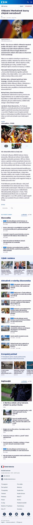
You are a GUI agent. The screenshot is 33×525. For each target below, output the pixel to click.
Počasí (3, 499)
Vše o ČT (3, 509)
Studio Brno (20, 490)
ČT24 (12, 208)
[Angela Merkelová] (16, 29)
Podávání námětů (21, 503)
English (3, 522)
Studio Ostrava (21, 493)
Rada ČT (19, 496)
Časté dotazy (20, 506)
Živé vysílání (4, 487)
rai (1, 16)
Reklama (19, 487)
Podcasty (3, 496)
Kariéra (19, 499)
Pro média (19, 484)
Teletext (3, 493)
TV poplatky (4, 490)
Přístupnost (19, 522)
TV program (4, 484)
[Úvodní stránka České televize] (7, 467)
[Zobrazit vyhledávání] (28, 2)
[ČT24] (4, 2)
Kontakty (19, 509)
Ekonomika (5, 208)
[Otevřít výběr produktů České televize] (31, 2)
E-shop (3, 503)
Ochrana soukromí (10, 522)
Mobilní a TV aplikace (6, 506)
